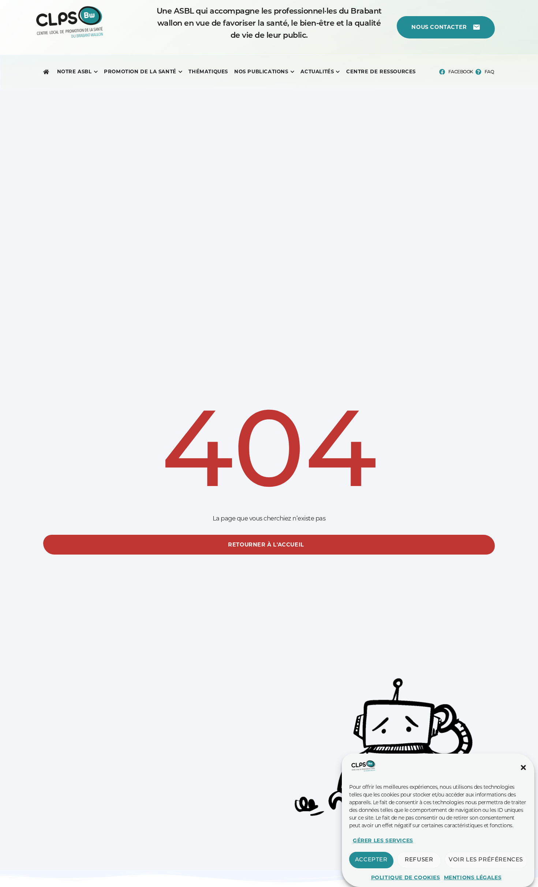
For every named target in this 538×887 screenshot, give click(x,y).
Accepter (371, 860)
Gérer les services (383, 840)
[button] (523, 767)
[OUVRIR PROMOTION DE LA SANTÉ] (180, 72)
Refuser (419, 860)
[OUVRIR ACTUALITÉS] (338, 72)
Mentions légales (473, 877)
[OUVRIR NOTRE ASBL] (96, 72)
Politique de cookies (405, 877)
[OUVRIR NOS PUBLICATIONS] (292, 72)
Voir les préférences (486, 860)
